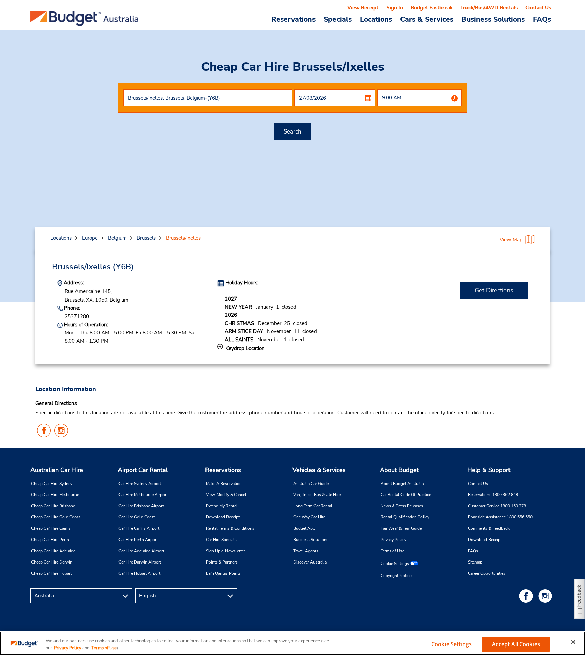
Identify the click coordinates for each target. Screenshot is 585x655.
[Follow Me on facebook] (527, 595)
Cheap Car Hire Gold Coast (55, 517)
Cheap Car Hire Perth (50, 540)
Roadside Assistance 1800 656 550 (500, 517)
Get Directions (494, 290)
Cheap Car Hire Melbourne (55, 494)
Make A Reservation (224, 483)
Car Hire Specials (221, 540)
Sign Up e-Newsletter (225, 551)
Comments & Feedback (489, 528)
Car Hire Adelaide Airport (141, 551)
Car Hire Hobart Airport (139, 573)
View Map (511, 239)
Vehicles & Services (319, 470)
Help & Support (488, 470)
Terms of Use (392, 551)
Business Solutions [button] (493, 19)
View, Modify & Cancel (226, 494)
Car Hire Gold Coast (136, 517)
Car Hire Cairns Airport (138, 528)
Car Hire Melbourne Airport (143, 494)
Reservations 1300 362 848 (493, 494)
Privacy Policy (393, 540)
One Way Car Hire (309, 517)
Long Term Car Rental (312, 506)
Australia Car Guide (311, 483)
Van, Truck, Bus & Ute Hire (317, 494)
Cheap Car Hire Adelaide (53, 551)
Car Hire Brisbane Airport (141, 506)
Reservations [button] (293, 19)
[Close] (573, 642)
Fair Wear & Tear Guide (401, 528)
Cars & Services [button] (426, 19)
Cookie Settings (395, 563)
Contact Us (538, 7)
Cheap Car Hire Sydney (51, 483)
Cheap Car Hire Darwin (51, 562)
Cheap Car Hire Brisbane (53, 506)
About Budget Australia (402, 483)
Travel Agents (305, 551)
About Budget (399, 470)
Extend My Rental (222, 506)
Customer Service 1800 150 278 (497, 506)
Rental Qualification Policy (405, 517)
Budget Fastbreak (432, 7)
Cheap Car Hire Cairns (51, 528)
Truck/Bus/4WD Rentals (489, 7)
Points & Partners (222, 562)
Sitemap (475, 562)
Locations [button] (376, 19)
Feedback (579, 596)
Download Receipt (223, 517)
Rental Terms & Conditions (230, 528)
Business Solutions (310, 540)
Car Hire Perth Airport (138, 540)
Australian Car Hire (56, 470)
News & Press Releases (402, 506)
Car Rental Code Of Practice (406, 494)
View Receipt (362, 7)
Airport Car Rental (143, 470)
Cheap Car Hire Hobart (51, 573)
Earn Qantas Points (223, 573)
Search (292, 132)
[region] (292, 643)
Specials (338, 19)
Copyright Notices (397, 575)
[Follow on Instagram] (546, 595)
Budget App (304, 528)
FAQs (542, 19)
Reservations (223, 470)
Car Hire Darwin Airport (139, 562)
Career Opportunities (486, 573)
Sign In (394, 7)
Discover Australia (310, 562)
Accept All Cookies (516, 644)
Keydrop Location (245, 348)
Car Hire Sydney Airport (139, 483)
